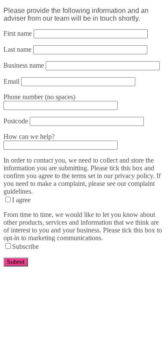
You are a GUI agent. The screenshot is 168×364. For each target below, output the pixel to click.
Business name (23, 65)
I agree (21, 200)
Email (11, 81)
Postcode (15, 121)
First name (17, 33)
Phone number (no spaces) (39, 96)
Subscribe (25, 246)
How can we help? (29, 136)
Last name (17, 49)
